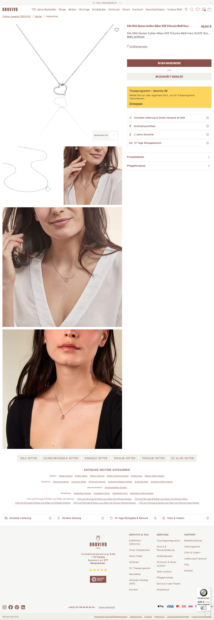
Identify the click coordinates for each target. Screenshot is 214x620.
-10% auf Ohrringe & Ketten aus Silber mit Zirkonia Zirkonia (43, 503)
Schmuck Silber (78, 481)
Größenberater (139, 46)
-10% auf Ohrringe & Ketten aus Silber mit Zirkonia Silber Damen (168, 503)
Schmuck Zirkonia (97, 481)
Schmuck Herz (141, 481)
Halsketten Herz (120, 493)
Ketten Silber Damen (154, 476)
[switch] (204, 608)
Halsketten (52, 16)
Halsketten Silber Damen (142, 493)
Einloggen (136, 103)
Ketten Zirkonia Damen (118, 476)
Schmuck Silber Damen (162, 481)
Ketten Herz (136, 476)
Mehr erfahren (136, 36)
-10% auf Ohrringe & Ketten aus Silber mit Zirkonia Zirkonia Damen (104, 503)
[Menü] (209, 589)
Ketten (38, 16)
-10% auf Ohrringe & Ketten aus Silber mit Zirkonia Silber (161, 499)
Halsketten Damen (82, 493)
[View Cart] (209, 9)
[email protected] (107, 607)
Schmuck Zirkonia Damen (120, 481)
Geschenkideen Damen (116, 487)
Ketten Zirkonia (97, 476)
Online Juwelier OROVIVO (17, 16)
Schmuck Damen (61, 481)
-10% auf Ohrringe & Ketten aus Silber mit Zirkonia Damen (104, 499)
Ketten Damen (66, 476)
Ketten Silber (81, 476)
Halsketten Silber (102, 493)
